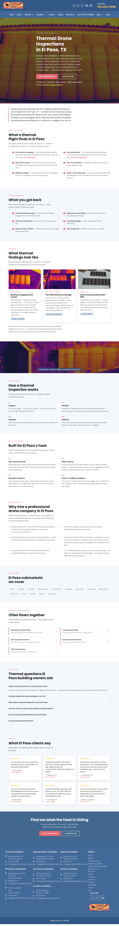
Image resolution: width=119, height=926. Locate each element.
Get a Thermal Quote (47, 76)
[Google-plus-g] (82, 5)
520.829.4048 (106, 7)
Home (11, 15)
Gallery (60, 15)
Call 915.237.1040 (68, 76)
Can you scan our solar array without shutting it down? (31, 708)
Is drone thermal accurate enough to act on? (27, 696)
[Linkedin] (91, 5)
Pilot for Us (70, 15)
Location (40, 15)
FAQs (108, 15)
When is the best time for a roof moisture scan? (28, 686)
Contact (52, 15)
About (19, 15)
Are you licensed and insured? (21, 721)
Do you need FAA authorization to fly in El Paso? (28, 715)
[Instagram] (78, 5)
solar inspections (80, 157)
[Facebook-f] (74, 5)
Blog (98, 15)
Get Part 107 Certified (86, 15)
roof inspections (29, 157)
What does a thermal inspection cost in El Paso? (28, 702)
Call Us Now (101, 4)
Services (28, 15)
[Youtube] (86, 5)
